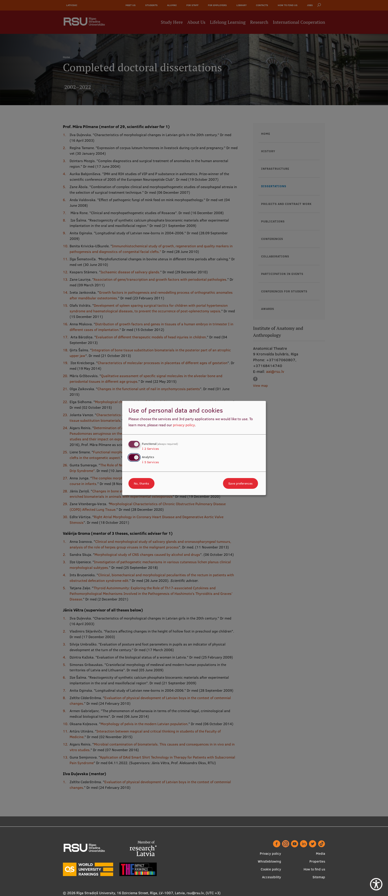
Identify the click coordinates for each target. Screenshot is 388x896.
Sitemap (319, 877)
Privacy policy (270, 853)
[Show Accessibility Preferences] (376, 884)
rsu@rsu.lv (195, 892)
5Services (150, 462)
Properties (317, 861)
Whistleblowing (269, 861)
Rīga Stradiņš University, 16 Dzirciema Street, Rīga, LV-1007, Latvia (130, 892)
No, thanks (141, 483)
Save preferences (240, 483)
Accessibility (271, 877)
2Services (150, 448)
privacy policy (184, 424)
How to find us (314, 869)
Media (320, 853)
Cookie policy (271, 869)
